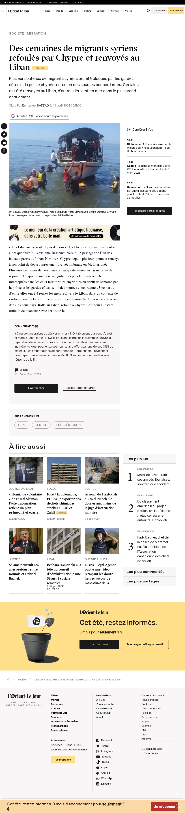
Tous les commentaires (79, 388)
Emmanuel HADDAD (35, 105)
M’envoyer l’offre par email (145, 644)
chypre (41, 425)
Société (16, 33)
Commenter (36, 388)
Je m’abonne (99, 644)
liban (22, 425)
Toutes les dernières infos (150, 210)
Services (56, 717)
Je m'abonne (164, 806)
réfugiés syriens (69, 425)
